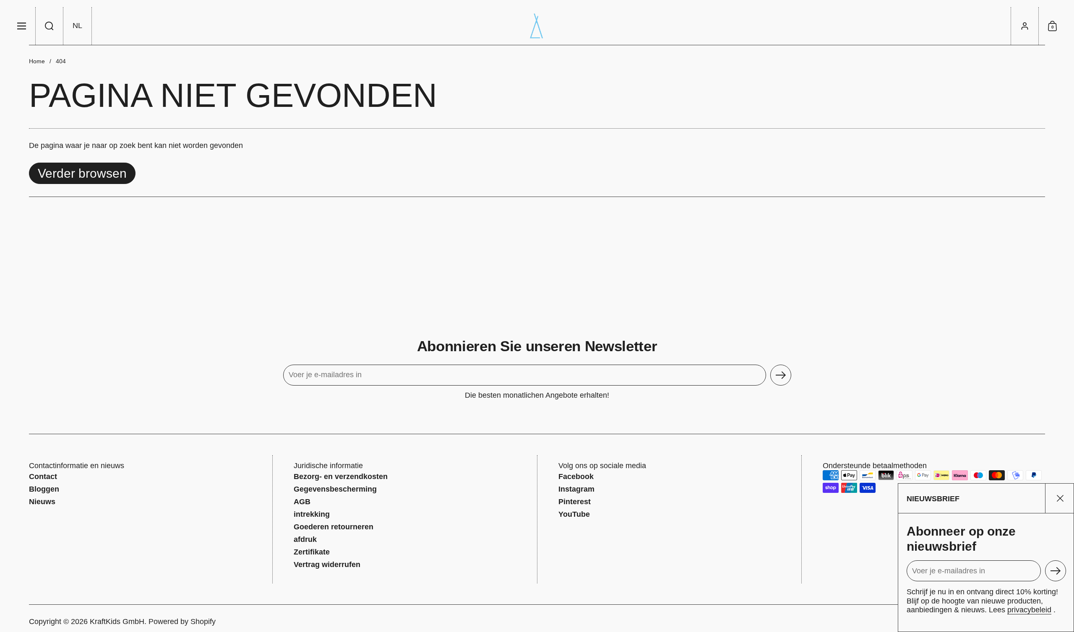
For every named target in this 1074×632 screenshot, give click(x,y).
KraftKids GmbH (117, 621)
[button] (49, 26)
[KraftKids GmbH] (537, 26)
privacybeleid (1029, 610)
